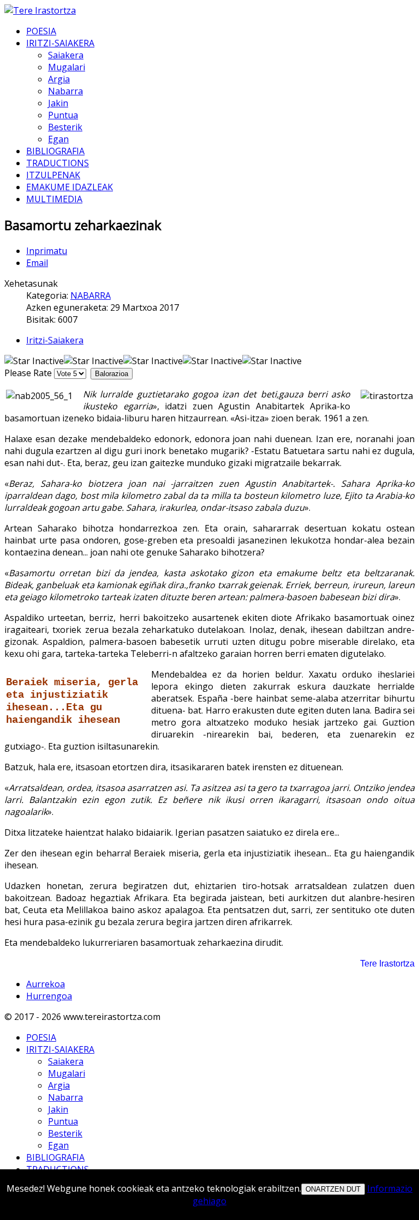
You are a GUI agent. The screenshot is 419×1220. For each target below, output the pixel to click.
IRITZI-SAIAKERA (60, 43)
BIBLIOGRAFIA (55, 151)
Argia (59, 79)
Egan (58, 139)
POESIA (41, 31)
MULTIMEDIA (54, 199)
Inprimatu (46, 251)
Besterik (65, 127)
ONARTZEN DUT (333, 1189)
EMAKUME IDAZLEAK (69, 187)
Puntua (63, 115)
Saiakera (65, 55)
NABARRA (90, 295)
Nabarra (65, 91)
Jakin (58, 103)
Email (37, 263)
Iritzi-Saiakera (54, 340)
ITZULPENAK (53, 175)
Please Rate (28, 373)
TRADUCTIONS (57, 163)
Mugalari (66, 67)
